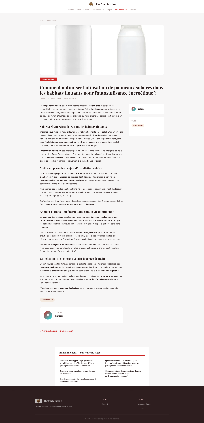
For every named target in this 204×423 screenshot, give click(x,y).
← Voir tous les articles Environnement (56, 331)
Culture (86, 9)
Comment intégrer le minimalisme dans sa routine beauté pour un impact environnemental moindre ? (123, 373)
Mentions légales (144, 404)
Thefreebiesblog (106, 4)
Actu (79, 9)
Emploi (109, 9)
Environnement (121, 9)
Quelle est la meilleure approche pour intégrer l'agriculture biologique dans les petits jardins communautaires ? (122, 363)
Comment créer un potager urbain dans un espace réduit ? (77, 372)
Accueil (71, 9)
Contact (141, 408)
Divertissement (98, 9)
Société (133, 9)
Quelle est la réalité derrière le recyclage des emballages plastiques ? (78, 380)
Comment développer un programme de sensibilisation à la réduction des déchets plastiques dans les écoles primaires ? (77, 363)
